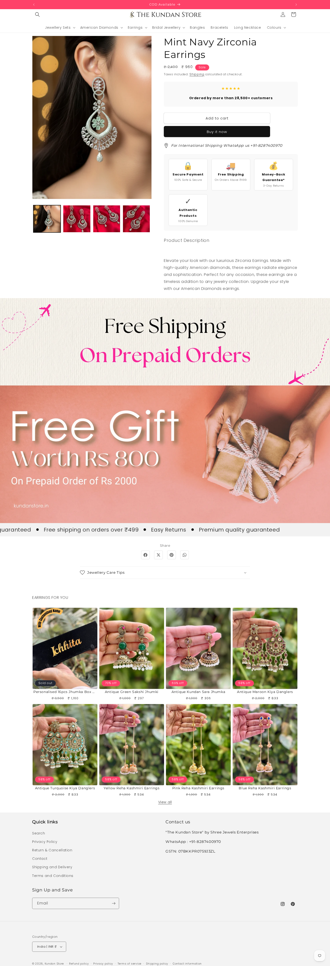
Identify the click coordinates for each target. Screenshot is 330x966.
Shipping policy (157, 964)
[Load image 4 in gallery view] (136, 218)
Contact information (187, 964)
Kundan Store (54, 964)
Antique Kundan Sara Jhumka (198, 692)
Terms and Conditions (52, 875)
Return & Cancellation (52, 850)
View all (165, 802)
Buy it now (217, 131)
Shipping (196, 74)
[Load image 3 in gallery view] (106, 218)
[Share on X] (158, 555)
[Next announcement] (296, 4)
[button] (37, 14)
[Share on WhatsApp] (184, 555)
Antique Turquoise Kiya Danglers (65, 788)
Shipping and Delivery (52, 867)
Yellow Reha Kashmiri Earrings (131, 788)
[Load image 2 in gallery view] (76, 218)
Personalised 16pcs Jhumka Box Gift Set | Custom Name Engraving (65, 692)
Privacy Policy (44, 841)
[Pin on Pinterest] (171, 555)
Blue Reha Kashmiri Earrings (265, 788)
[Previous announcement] (34, 4)
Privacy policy (103, 964)
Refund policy (79, 964)
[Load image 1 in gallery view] (47, 218)
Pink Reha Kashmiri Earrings (198, 788)
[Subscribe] (113, 903)
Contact (39, 858)
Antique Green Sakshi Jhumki (131, 692)
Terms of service (129, 964)
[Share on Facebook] (145, 555)
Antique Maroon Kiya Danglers (265, 692)
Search (38, 833)
